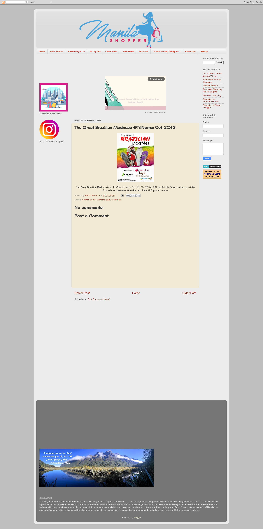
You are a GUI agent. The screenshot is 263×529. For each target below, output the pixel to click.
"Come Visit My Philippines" (167, 51)
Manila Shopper (93, 195)
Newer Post (82, 293)
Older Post (189, 293)
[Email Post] (122, 195)
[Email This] (127, 195)
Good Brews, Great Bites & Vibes (212, 74)
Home (42, 51)
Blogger (137, 517)
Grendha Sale (89, 200)
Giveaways (190, 51)
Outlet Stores (128, 51)
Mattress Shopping (212, 95)
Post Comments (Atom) (99, 299)
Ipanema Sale (103, 200)
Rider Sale (116, 200)
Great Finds (111, 51)
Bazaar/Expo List (76, 51)
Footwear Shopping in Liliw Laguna (212, 90)
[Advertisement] (129, 63)
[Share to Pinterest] (139, 195)
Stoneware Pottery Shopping (212, 80)
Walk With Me (56, 51)
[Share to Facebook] (136, 195)
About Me (143, 51)
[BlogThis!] (130, 195)
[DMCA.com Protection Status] (212, 168)
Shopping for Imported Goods (211, 100)
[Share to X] (133, 195)
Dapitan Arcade (210, 86)
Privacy (204, 51)
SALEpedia (95, 51)
